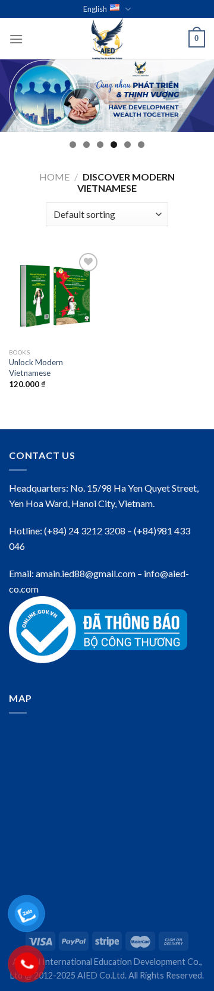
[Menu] (16, 38)
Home (54, 176)
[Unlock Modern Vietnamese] (55, 296)
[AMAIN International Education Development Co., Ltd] (107, 38)
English (95, 9)
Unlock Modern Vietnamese (36, 367)
